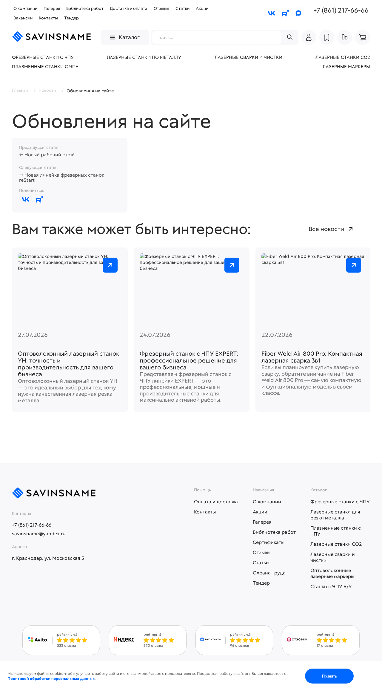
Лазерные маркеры (346, 67)
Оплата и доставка (216, 502)
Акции (202, 8)
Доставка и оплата (128, 8)
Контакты (48, 18)
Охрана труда (269, 573)
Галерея (52, 8)
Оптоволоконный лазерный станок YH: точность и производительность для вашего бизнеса (68, 364)
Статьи (182, 8)
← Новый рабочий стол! (46, 155)
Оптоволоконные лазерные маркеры (332, 573)
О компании (25, 8)
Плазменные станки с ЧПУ (45, 67)
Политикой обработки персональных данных (51, 678)
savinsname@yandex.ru (39, 533)
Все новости (326, 229)
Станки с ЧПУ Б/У (331, 586)
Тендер (71, 18)
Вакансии (23, 18)
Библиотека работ (85, 8)
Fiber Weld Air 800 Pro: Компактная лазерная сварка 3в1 (311, 357)
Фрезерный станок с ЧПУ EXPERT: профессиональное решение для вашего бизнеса (189, 360)
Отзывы (161, 8)
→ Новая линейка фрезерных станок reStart (61, 177)
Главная (20, 90)
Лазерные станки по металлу (144, 57)
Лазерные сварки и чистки (248, 57)
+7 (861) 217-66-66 (341, 10)
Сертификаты (268, 542)
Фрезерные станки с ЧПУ (43, 57)
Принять (329, 676)
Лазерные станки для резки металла (335, 515)
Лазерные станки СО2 (342, 57)
